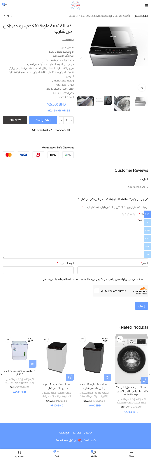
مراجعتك (143, 220)
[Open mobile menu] (146, 5)
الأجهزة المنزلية (123, 15)
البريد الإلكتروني (65, 263)
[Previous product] (12, 16)
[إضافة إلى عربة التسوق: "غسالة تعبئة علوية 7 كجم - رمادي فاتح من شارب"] (70, 377)
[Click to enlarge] (141, 87)
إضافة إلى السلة (43, 120)
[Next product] (4, 16)
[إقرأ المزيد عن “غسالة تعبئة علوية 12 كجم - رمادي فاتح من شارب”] (107, 377)
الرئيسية (73, 15)
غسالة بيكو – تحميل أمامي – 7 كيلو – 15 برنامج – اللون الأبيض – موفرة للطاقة (131, 391)
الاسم (144, 263)
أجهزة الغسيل (141, 15)
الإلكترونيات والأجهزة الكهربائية (96, 15)
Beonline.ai (62, 440)
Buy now (15, 120)
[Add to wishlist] (120, 339)
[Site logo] (75, 5)
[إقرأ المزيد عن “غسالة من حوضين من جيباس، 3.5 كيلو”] (32, 364)
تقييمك (143, 214)
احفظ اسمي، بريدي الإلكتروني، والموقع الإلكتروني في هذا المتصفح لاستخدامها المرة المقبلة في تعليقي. (93, 278)
